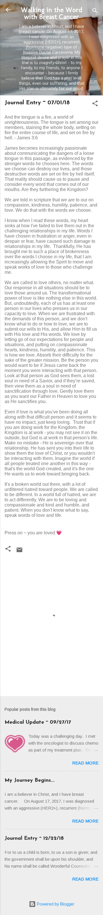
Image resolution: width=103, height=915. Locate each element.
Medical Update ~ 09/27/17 (38, 722)
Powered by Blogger (55, 904)
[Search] (95, 11)
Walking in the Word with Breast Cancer (51, 13)
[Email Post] (19, 551)
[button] (95, 104)
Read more (85, 762)
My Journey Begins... (29, 780)
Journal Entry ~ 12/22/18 (34, 838)
